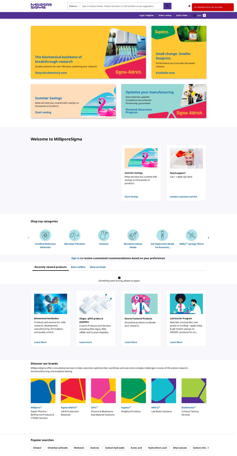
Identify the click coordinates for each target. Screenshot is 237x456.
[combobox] (119, 6)
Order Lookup (165, 15)
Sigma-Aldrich (69, 407)
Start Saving (131, 196)
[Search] (167, 6)
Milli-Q (155, 407)
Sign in (75, 258)
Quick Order (181, 15)
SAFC (94, 407)
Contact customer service (183, 196)
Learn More (40, 342)
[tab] (50, 267)
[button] (146, 15)
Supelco (126, 407)
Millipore (36, 407)
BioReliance (189, 407)
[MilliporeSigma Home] (41, 6)
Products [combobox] (73, 6)
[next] (208, 239)
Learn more (85, 342)
